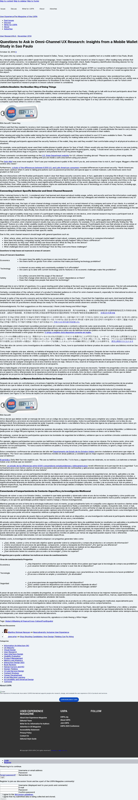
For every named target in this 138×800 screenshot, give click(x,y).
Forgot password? (8, 775)
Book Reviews (10, 665)
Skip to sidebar (20, 1)
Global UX (9, 621)
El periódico (5, 460)
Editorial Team (26, 721)
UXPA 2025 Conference (69, 726)
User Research (6, 36)
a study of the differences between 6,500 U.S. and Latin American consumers (45, 168)
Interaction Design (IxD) (14, 662)
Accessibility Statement (29, 730)
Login (6, 760)
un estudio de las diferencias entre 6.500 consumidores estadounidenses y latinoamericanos (47, 466)
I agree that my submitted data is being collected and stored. (28, 797)
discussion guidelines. (24, 794)
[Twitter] (100, 718)
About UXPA (65, 720)
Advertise (53, 9)
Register (7, 762)
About (42, 9)
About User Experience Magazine (33, 718)
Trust (44, 621)
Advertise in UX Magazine (30, 727)
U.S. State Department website (55, 155)
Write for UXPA (28, 9)
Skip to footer (33, 1)
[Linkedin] (107, 718)
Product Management (13, 658)
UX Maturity (9, 648)
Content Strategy (11, 673)
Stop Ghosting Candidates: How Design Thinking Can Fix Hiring (47, 637)
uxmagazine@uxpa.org (59, 750)
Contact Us (24, 736)
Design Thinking (11, 669)
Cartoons (8, 682)
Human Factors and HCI (14, 667)
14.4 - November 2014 (22, 36)
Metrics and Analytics (13, 660)
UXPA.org (64, 717)
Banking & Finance (21, 621)
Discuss (14, 9)
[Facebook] (93, 718)
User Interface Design (13, 654)
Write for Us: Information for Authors (34, 724)
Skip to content (6, 1)
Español (49, 621)
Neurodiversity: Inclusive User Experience (51, 632)
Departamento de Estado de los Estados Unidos (73, 451)
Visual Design (10, 650)
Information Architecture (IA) (16, 646)
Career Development (13, 675)
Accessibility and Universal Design (19, 679)
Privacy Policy (26, 733)
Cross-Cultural (35, 621)
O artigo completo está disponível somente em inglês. (68, 332)
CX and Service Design (14, 671)
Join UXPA (64, 723)
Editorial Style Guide (28, 739)
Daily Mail (8, 162)
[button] (16, 52)
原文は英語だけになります (122, 341)
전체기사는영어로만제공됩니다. (67, 322)
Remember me (25, 775)
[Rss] (113, 718)
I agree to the (18, 794)
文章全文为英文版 (108, 313)
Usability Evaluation (12, 656)
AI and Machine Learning (14, 677)
